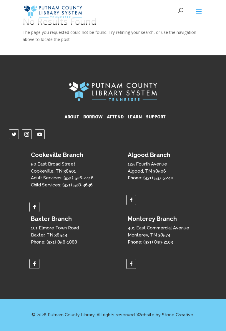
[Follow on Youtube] (40, 134)
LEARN (135, 117)
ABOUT (71, 117)
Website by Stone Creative (165, 314)
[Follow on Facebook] (34, 207)
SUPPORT (156, 117)
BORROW (93, 117)
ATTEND (115, 117)
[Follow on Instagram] (27, 134)
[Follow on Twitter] (14, 134)
